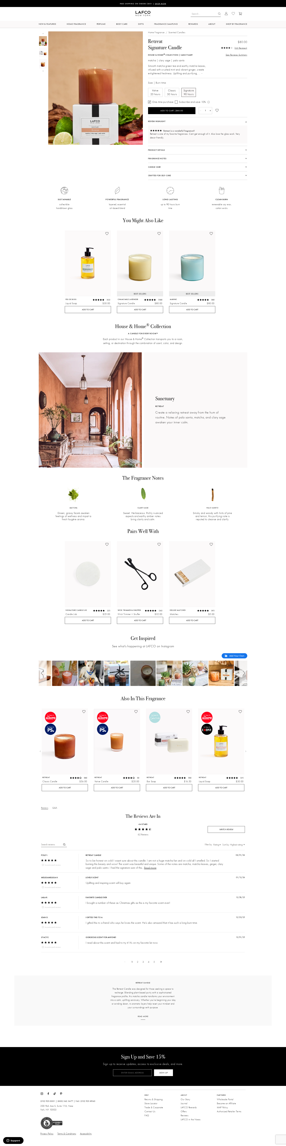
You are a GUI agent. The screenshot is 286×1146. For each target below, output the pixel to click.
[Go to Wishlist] (233, 14)
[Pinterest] (61, 1093)
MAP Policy (222, 1107)
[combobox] (213, 844)
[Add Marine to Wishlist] (211, 234)
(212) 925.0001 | (48, 1101)
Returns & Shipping (153, 1099)
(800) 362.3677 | (66, 1101)
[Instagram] (41, 1093)
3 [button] (143, 961)
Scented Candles (176, 32)
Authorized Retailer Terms (229, 1111)
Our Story (185, 1099)
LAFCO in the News (190, 1119)
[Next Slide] (245, 751)
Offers (184, 1111)
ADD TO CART (88, 309)
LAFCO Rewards (189, 1107)
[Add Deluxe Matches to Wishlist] (211, 545)
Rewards (193, 24)
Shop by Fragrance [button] (236, 24)
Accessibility (86, 1133)
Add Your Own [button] (236, 655)
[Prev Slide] (40, 751)
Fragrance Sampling (166, 24)
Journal (184, 1103)
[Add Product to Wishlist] (217, 110)
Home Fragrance (76, 24)
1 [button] (132, 961)
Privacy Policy (46, 1133)
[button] (43, 673)
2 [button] (137, 961)
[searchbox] (51, 844)
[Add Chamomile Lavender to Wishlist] (159, 234)
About (211, 24)
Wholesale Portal (225, 1099)
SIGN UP (163, 1072)
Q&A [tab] (54, 807)
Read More (143, 1016)
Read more (150, 867)
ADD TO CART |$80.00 (171, 110)
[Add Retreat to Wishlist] (83, 712)
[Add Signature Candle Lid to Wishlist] (106, 545)
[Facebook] (48, 1093)
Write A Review (226, 829)
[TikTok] (54, 1093)
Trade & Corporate (153, 1107)
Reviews (184, 1115)
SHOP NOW (160, 4)
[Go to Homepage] (143, 14)
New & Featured (47, 24)
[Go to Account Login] (226, 14)
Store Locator (150, 1103)
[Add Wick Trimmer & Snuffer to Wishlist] (159, 545)
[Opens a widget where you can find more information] (13, 1141)
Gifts (141, 24)
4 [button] (148, 961)
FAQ (146, 1115)
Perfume (101, 24)
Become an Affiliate (226, 1103)
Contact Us (149, 1111)
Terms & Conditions (66, 1133)
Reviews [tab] (44, 807)
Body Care (122, 24)
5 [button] (154, 961)
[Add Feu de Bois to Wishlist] (106, 234)
